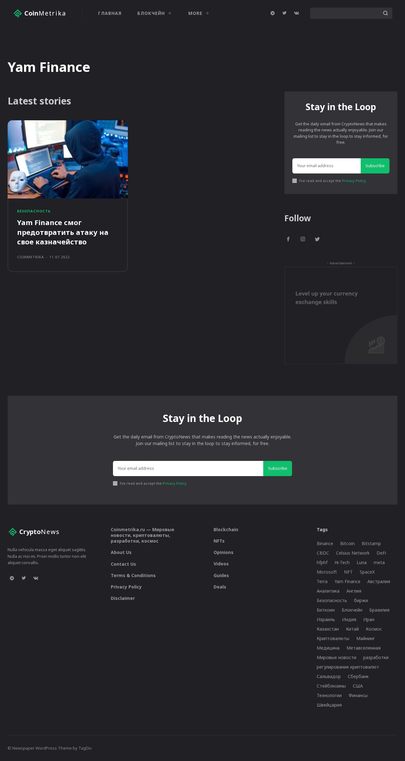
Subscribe (375, 165)
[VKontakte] (296, 13)
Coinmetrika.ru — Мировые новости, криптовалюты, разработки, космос (142, 535)
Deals (220, 587)
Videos (221, 564)
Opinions (224, 552)
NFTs (219, 541)
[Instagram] (303, 240)
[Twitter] (284, 13)
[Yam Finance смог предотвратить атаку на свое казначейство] (68, 159)
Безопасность (34, 211)
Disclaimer (123, 598)
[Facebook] (288, 240)
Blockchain (226, 529)
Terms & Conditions (133, 575)
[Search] (385, 13)
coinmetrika (30, 257)
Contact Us (123, 564)
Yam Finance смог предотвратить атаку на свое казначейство (63, 232)
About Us (121, 552)
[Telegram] (272, 13)
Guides (221, 575)
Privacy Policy (354, 180)
